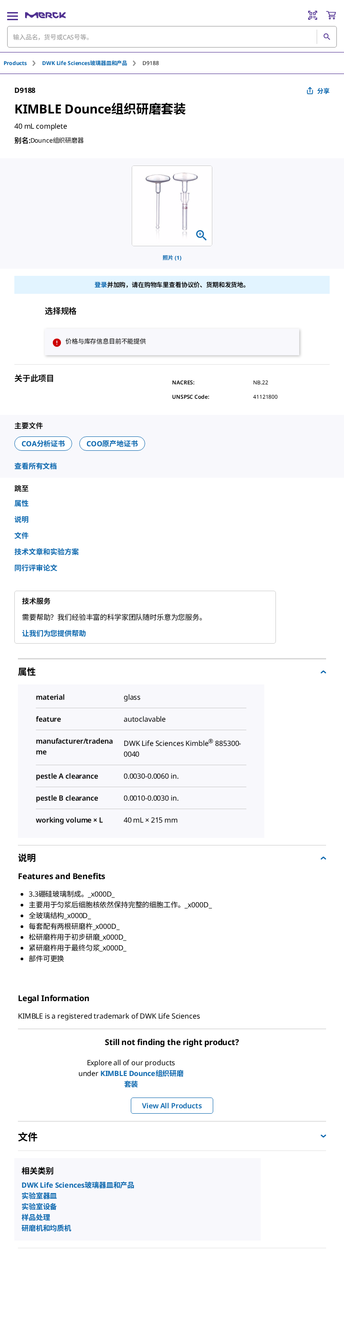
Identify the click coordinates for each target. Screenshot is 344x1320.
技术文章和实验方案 (46, 552)
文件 (21, 535)
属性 (21, 503)
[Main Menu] (12, 15)
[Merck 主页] (45, 15)
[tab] (23, 63)
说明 (21, 519)
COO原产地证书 (112, 444)
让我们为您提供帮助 (54, 633)
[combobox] (172, 37)
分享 (323, 91)
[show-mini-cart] (331, 15)
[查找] (326, 37)
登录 (101, 284)
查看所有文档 (35, 466)
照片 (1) (172, 257)
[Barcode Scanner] (312, 15)
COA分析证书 (43, 444)
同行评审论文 (35, 568)
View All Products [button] (172, 1106)
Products (15, 63)
